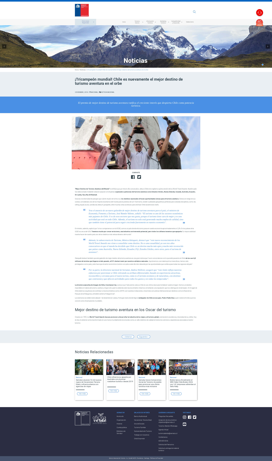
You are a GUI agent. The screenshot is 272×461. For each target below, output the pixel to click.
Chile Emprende (139, 438)
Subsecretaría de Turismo (143, 431)
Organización (121, 420)
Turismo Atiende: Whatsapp (168, 426)
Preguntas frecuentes (166, 416)
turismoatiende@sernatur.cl (168, 433)
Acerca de (120, 416)
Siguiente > (143, 337)
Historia (119, 424)
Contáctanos (163, 437)
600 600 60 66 (163, 441)
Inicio (77, 70)
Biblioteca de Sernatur (121, 432)
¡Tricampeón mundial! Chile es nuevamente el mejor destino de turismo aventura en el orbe (117, 70)
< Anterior (128, 337)
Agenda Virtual (163, 430)
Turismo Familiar (140, 427)
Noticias (83, 70)
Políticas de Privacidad (156, 458)
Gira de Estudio (139, 424)
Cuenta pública (122, 427)
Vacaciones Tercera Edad (143, 420)
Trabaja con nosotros (141, 435)
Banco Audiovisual (140, 416)
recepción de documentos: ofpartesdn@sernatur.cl (168, 421)
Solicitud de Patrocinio (166, 444)
